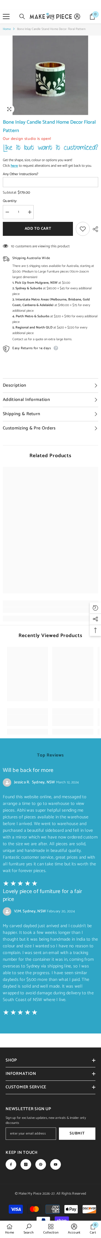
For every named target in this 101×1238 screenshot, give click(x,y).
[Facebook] (11, 1164)
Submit (77, 1133)
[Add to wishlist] (83, 229)
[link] (50, 610)
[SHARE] (94, 229)
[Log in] (77, 16)
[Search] (22, 16)
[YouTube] (55, 1164)
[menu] (6, 16)
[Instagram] (25, 1164)
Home (7, 29)
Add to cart (38, 228)
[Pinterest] (40, 1164)
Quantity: (10, 201)
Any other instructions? (20, 174)
